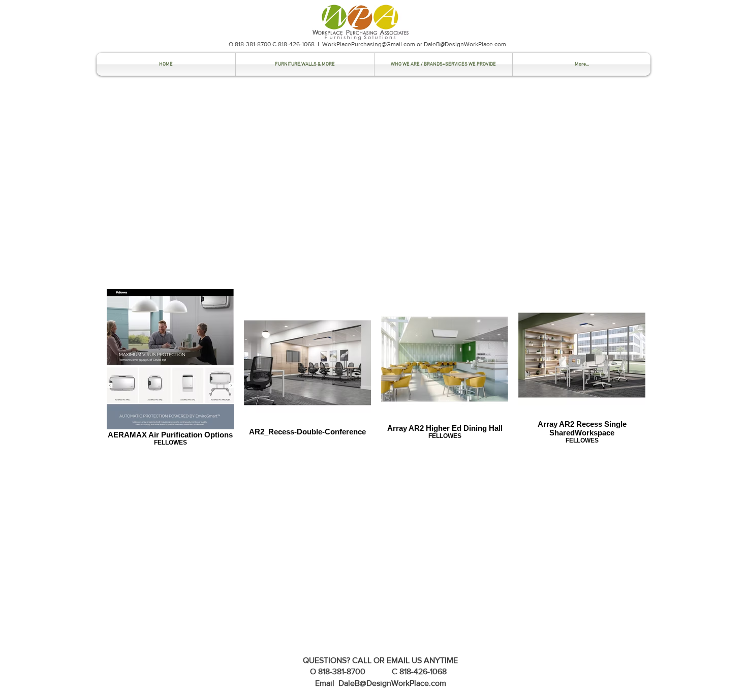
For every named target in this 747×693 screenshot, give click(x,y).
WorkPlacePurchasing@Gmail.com (368, 44)
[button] (305, 64)
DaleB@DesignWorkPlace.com (465, 44)
